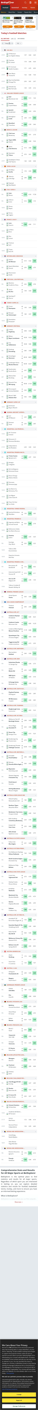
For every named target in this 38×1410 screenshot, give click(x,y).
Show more (18, 1202)
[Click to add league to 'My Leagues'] (2, 50)
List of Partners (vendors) (9, 1389)
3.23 (34, 447)
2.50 (25, 81)
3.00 (30, 447)
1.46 (25, 161)
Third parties (10, 1373)
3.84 (30, 61)
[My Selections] (30, 2)
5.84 (30, 75)
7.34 (34, 75)
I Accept (19, 1394)
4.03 (34, 68)
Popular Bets (28, 12)
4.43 (30, 161)
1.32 (25, 75)
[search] (25, 2)
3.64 (30, 55)
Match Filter (12, 12)
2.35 (25, 447)
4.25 (30, 68)
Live (13, 39)
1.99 (25, 88)
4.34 (34, 61)
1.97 (25, 55)
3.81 (30, 81)
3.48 (30, 1119)
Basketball (15, 8)
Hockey (24, 8)
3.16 (34, 88)
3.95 (30, 1126)
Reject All (19, 1400)
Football (5, 8)
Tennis (32, 8)
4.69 (34, 1126)
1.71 (25, 68)
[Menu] (35, 2)
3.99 (30, 88)
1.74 (25, 61)
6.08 (34, 161)
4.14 (34, 1119)
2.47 (34, 81)
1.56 (25, 1126)
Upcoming (21, 38)
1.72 (25, 1119)
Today (6, 43)
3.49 (34, 55)
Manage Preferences (19, 1406)
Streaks (20, 12)
